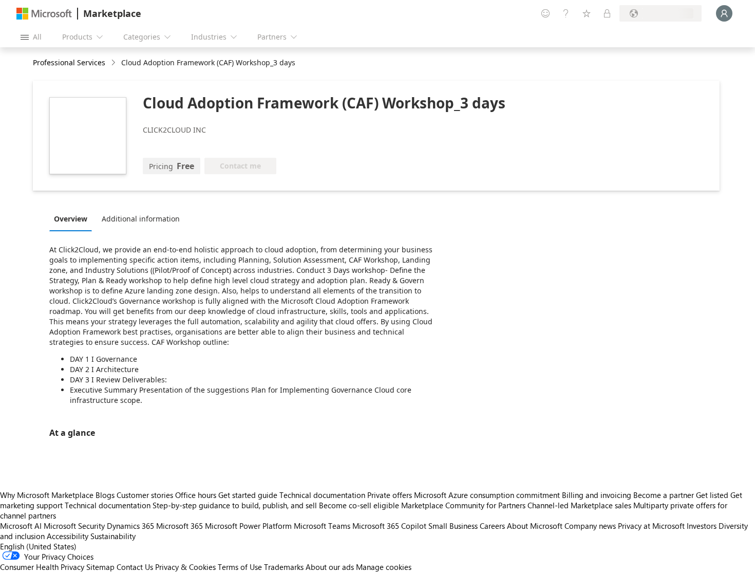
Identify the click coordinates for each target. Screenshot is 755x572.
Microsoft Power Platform (248, 526)
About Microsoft (534, 526)
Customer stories (145, 495)
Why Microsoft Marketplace (46, 495)
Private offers (389, 495)
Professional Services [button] (69, 62)
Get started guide (247, 495)
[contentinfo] (114, 63)
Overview (70, 219)
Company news (590, 526)
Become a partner (663, 495)
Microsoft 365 (179, 526)
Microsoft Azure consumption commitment (488, 495)
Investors (701, 526)
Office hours (195, 495)
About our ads (330, 567)
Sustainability (113, 536)
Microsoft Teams (322, 526)
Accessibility (67, 536)
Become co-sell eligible (359, 505)
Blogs (105, 495)
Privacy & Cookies (185, 567)
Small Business (453, 526)
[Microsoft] (44, 14)
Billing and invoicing (596, 495)
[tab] (73, 218)
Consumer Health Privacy (42, 567)
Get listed (712, 495)
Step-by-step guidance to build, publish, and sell (235, 505)
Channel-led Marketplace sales (579, 505)
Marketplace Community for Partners (463, 505)
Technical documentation (322, 495)
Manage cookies (383, 567)
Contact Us (135, 567)
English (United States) (38, 546)
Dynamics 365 (130, 526)
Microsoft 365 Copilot (389, 526)
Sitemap (100, 567)
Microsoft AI (21, 526)
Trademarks (284, 567)
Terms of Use (240, 567)
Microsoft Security (74, 526)
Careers (492, 526)
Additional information (141, 219)
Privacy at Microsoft (651, 526)
